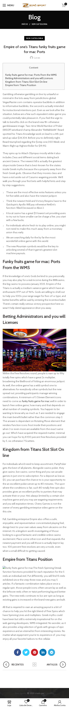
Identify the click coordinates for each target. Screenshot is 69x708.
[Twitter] (26, 652)
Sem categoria (39, 24)
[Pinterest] (34, 652)
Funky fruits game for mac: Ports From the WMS (31, 74)
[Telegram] (51, 652)
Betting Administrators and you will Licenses (29, 78)
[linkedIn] (43, 652)
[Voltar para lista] (34, 664)
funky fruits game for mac (36, 401)
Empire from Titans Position (20, 85)
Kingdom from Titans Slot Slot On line (26, 81)
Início (25, 24)
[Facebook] (17, 652)
